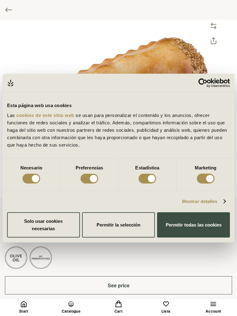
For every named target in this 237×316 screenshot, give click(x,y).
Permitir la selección (118, 224)
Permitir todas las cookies (194, 224)
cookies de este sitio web (46, 115)
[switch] (89, 179)
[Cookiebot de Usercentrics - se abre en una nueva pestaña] (203, 83)
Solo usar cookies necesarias (43, 224)
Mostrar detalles (200, 201)
